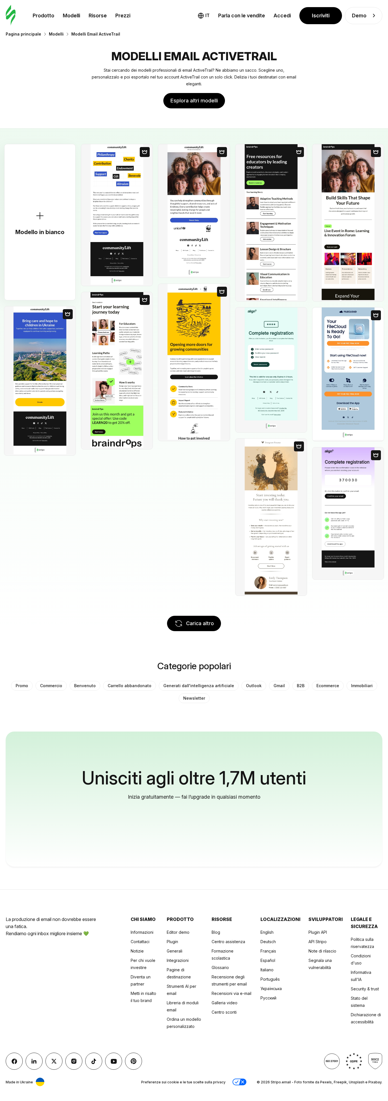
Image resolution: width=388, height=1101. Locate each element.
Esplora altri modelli (194, 101)
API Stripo (317, 941)
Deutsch (268, 941)
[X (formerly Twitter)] (53, 1061)
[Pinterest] (133, 1061)
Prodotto (43, 15)
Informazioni (142, 932)
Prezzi (122, 15)
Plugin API (317, 932)
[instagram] (73, 1061)
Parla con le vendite (241, 15)
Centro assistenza (228, 941)
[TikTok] (93, 1061)
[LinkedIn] (34, 1061)
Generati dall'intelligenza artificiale (198, 685)
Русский (268, 997)
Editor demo (178, 932)
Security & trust (365, 988)
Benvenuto (85, 685)
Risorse (98, 15)
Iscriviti (320, 15)
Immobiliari (362, 685)
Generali (174, 951)
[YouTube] (113, 1061)
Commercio (51, 685)
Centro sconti (224, 1012)
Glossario (220, 967)
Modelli (71, 15)
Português (270, 979)
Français (268, 951)
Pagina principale (23, 34)
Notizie (137, 951)
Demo (359, 15)
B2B (300, 685)
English (267, 932)
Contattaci (140, 941)
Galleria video (224, 1002)
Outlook (254, 685)
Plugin (172, 941)
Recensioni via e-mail (231, 993)
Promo (22, 685)
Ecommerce (327, 685)
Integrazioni (178, 960)
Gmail (279, 685)
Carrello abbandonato (129, 685)
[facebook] (14, 1061)
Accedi (282, 15)
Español (267, 960)
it (207, 15)
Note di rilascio (322, 951)
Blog (216, 932)
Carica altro (200, 623)
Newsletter (194, 698)
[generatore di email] (11, 15)
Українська (271, 988)
